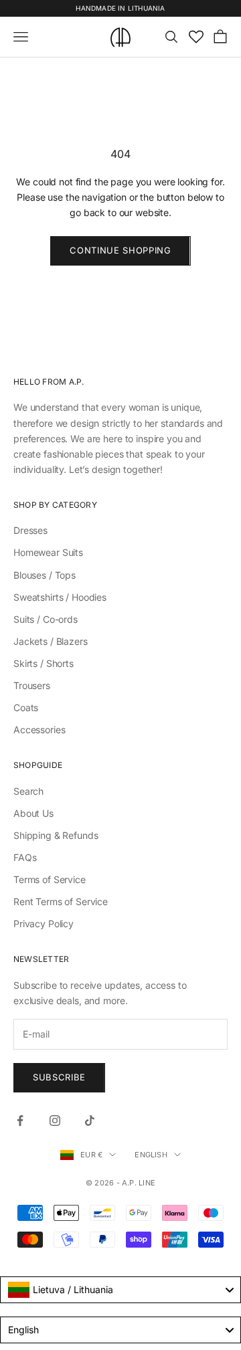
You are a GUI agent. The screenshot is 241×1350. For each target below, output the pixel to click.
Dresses (30, 530)
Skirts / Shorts (43, 663)
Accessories (39, 729)
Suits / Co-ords (45, 619)
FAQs (24, 857)
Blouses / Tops (44, 575)
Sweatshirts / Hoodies (59, 597)
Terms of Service (49, 879)
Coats (25, 707)
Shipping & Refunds (55, 835)
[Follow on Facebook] (20, 1120)
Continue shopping (120, 250)
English (151, 1154)
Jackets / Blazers (50, 641)
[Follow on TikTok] (89, 1120)
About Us (33, 813)
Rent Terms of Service (60, 901)
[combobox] (120, 1289)
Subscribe (59, 1077)
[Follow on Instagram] (55, 1120)
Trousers (31, 685)
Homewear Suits (48, 552)
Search (28, 791)
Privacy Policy (43, 923)
